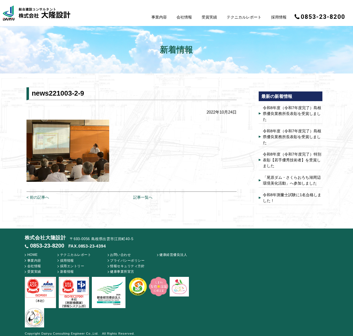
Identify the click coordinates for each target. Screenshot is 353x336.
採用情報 (279, 17)
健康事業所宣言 (122, 271)
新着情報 (67, 271)
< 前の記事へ (37, 197)
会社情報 (184, 17)
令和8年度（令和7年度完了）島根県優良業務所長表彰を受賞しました (292, 114)
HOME (32, 254)
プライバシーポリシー (127, 260)
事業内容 (159, 17)
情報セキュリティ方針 (127, 266)
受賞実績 (209, 17)
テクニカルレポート (244, 17)
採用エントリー (72, 266)
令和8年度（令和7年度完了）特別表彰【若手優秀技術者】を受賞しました (292, 160)
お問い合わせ (120, 254)
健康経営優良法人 (173, 254)
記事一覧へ (143, 197)
